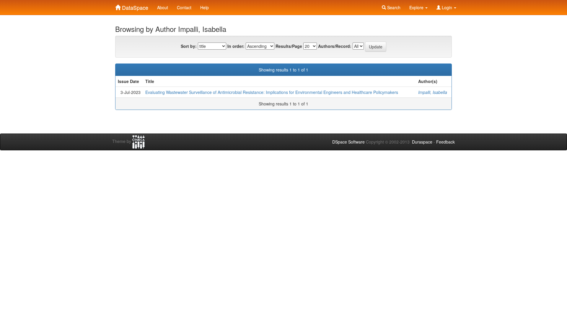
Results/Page (289, 46)
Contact (184, 7)
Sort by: (189, 46)
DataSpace (134, 6)
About (162, 7)
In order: (236, 46)
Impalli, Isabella (432, 92)
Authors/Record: (334, 46)
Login (447, 7)
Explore (417, 7)
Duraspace (422, 142)
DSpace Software (348, 142)
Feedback (445, 142)
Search (393, 7)
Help (204, 7)
